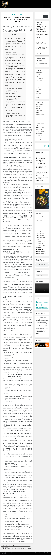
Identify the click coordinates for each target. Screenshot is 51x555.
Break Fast (38, 108)
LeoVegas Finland (40, 118)
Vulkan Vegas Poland (18, 14)
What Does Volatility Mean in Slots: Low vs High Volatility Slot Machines (41, 48)
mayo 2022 (38, 89)
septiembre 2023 (39, 72)
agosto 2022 (38, 83)
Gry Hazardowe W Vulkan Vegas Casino (15, 91)
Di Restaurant (41, 552)
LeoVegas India (39, 119)
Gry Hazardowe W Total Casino (13, 63)
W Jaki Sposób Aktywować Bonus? (14, 87)
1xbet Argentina (39, 104)
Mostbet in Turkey (40, 127)
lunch (37, 125)
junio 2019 (38, 97)
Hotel (44, 304)
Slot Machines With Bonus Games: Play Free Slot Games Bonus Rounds (41, 42)
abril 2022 (38, 91)
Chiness (37, 112)
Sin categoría (39, 135)
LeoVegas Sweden (40, 123)
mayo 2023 (38, 76)
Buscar (37, 14)
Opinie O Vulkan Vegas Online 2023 (14, 107)
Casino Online (39, 110)
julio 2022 (38, 85)
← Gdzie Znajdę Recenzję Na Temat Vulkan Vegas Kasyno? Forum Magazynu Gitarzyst (15, 546)
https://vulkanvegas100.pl (13, 433)
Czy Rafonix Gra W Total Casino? (13, 36)
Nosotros (21, 5)
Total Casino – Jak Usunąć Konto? (14, 77)
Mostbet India (39, 129)
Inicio (15, 5)
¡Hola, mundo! (39, 53)
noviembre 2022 (39, 78)
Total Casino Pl (9, 49)
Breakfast (40, 302)
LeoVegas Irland (39, 121)
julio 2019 (38, 95)
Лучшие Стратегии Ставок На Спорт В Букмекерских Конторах (42, 36)
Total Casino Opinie (11, 93)
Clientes (35, 5)
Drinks (37, 116)
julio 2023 (38, 74)
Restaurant (45, 307)
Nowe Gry (8, 90)
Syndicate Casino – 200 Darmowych (14, 88)
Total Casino (9, 85)
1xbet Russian (39, 106)
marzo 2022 (38, 93)
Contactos (41, 5)
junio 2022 (38, 87)
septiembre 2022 (39, 82)
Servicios (28, 5)
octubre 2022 (39, 80)
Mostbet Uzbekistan (40, 131)
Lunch (39, 307)
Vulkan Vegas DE (39, 137)
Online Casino (39, 133)
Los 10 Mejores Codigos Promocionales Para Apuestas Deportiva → (18, 548)
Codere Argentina (40, 114)
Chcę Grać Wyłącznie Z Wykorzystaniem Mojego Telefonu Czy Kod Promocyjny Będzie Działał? (15, 40)
